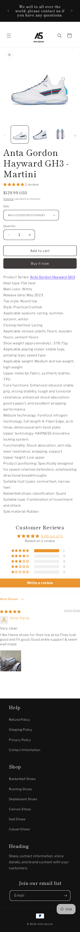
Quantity (9, 226)
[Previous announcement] (8, 11)
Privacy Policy (20, 740)
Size (6, 206)
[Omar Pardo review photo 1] (10, 661)
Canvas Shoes (20, 809)
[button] (9, 36)
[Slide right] (75, 135)
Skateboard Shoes (23, 799)
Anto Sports (45, 924)
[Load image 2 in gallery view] (40, 134)
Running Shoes (20, 789)
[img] (10, 612)
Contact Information (24, 750)
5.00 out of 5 (52, 536)
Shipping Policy (20, 729)
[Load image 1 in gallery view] (20, 134)
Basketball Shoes (22, 779)
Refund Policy (19, 719)
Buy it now (40, 264)
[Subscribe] (65, 895)
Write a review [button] (40, 583)
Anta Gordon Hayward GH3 (52, 277)
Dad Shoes (17, 819)
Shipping (8, 198)
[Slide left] (5, 135)
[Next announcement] (72, 11)
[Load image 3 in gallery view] (60, 134)
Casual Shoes (19, 829)
